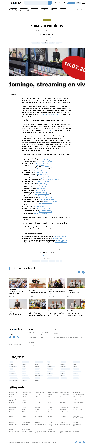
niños (24, 366)
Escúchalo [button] (15, 94)
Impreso (54, 442)
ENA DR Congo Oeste (64, 392)
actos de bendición (13, 380)
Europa (36, 364)
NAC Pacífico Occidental (78, 409)
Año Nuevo (12, 371)
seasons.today (34, 10)
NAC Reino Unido (13, 424)
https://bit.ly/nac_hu (42, 169)
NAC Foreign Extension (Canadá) (14, 429)
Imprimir (56, 30)
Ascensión (37, 373)
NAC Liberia (11, 396)
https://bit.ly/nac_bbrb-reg (50, 160)
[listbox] (79, 3)
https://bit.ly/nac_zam (40, 214)
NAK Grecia (62, 414)
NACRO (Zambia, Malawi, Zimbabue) (53, 429)
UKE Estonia (12, 414)
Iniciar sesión (70, 2)
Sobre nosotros (45, 332)
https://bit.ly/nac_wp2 (45, 212)
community (63, 10)
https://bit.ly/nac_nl (44, 176)
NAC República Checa (64, 411)
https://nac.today (47, 231)
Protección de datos (35, 442)
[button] (12, 289)
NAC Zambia (37, 399)
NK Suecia (50, 422)
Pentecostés (50, 373)
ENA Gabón (24, 394)
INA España (37, 422)
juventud (36, 380)
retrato (49, 371)
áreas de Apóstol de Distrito (50, 114)
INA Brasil (24, 402)
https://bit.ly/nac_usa (43, 208)
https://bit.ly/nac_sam (45, 197)
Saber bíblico (76, 378)
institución (75, 373)
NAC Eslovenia (12, 422)
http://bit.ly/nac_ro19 (43, 188)
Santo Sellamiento (26, 378)
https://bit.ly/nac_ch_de (42, 192)
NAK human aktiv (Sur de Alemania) (53, 425)
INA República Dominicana (78, 402)
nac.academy (76, 431)
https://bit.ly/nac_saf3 (45, 203)
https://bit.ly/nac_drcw (47, 187)
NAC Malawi (24, 396)
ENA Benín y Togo (13, 392)
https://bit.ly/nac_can (46, 161)
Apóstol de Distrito (36, 42)
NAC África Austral (77, 396)
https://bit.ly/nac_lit (41, 172)
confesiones (63, 366)
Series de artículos (46, 340)
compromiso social (51, 366)
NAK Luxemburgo (38, 416)
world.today (13, 10)
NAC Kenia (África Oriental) (78, 394)
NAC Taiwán (50, 409)
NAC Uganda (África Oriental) (26, 400)
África (75, 364)
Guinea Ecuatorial (76, 392)
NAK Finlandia (25, 414)
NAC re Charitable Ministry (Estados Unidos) (40, 432)
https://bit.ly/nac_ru (39, 190)
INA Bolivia (11, 402)
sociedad (37, 366)
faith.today (54, 10)
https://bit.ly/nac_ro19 (43, 174)
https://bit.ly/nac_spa (39, 205)
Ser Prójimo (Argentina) (52, 431)
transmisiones (50, 130)
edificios (75, 366)
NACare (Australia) (38, 428)
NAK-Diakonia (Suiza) (64, 428)
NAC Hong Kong (12, 407)
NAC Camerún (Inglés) (26, 392)
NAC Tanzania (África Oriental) (13, 400)
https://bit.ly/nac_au (43, 181)
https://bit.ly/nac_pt (42, 183)
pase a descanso (13, 375)
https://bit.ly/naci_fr (61, 242)
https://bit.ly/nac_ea (42, 163)
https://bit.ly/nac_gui (47, 167)
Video (78, 9)
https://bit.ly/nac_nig (46, 178)
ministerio (63, 373)
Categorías (58, 2)
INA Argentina (63, 399)
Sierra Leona (63, 396)
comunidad (52, 42)
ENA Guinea (50, 394)
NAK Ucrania (75, 422)
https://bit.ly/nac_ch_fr (42, 194)
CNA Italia (24, 416)
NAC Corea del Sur (64, 407)
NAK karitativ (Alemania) (27, 431)
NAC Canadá (37, 402)
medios (11, 364)
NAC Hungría (75, 414)
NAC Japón (50, 407)
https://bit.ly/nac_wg (47, 210)
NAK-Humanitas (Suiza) (78, 428)
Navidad (62, 371)
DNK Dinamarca (76, 411)
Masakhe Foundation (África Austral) (77, 425)
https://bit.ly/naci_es (61, 240)
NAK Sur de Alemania (26, 422)
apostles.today (24, 10)
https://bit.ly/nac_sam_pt (48, 199)
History (24, 371)
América (62, 364)
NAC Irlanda (11, 416)
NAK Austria (11, 411)
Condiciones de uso (46, 442)
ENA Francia (37, 414)
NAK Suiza (62, 422)
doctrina (62, 375)
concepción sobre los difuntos (53, 378)
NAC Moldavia (63, 416)
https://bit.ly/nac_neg (54, 179)
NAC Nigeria (37, 396)
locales (57, 42)
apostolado (37, 371)
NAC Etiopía (11, 394)
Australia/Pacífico (13, 366)
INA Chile (49, 402)
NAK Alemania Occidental (40, 424)
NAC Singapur (38, 409)
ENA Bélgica (24, 411)
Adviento (49, 375)
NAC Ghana (37, 394)
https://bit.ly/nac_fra (40, 165)
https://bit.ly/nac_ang (42, 158)
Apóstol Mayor (45, 42)
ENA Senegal (50, 396)
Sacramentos (76, 375)
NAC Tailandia (63, 409)
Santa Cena (37, 378)
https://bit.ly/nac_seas (50, 201)
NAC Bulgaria (37, 411)
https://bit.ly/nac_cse (48, 185)
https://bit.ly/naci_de (60, 236)
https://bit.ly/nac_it (37, 170)
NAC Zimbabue (51, 399)
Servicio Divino (63, 378)
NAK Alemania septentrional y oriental (78, 417)
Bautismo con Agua (13, 378)
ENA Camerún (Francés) (40, 392)
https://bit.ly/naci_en (58, 238)
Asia (48, 364)
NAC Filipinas (24, 409)
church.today (45, 10)
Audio (82, 9)
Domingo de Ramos (77, 371)
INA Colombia (63, 402)
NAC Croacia (50, 411)
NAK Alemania (50, 414)
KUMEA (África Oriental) (65, 424)
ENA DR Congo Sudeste (53, 392)
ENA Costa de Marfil (64, 394)
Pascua (24, 373)
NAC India (24, 407)
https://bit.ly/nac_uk (38, 206)
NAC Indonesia (38, 407)
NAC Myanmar (12, 409)
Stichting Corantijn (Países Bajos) (65, 432)
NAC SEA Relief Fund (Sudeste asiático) (26, 429)
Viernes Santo (12, 373)
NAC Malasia (75, 407)
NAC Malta (50, 416)
